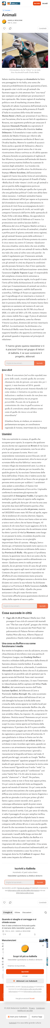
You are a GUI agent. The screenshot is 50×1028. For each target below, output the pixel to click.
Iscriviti (37, 3)
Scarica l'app (37, 1016)
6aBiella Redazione (15, 20)
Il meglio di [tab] (7, 912)
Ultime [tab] (17, 912)
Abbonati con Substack (26, 981)
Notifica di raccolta (25, 1010)
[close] (43, 946)
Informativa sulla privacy (33, 991)
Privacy (32, 1008)
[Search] (45, 912)
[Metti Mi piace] (4, 28)
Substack (12, 1023)
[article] (25, 927)
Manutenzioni (9, 940)
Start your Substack (18, 1016)
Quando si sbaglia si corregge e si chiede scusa (19, 921)
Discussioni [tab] (26, 912)
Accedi (45, 3)
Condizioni (40, 1008)
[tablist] (17, 912)
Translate (7, 10)
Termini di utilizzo (27, 986)
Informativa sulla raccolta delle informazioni (23, 890)
